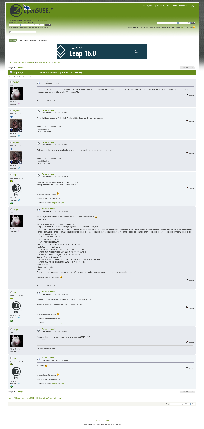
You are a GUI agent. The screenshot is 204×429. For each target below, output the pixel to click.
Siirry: (168, 404)
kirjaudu (34, 20)
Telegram (54, 203)
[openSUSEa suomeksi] (11, 204)
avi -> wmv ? (47, 82)
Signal (62, 203)
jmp (15, 174)
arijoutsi (17, 110)
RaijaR (16, 82)
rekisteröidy (44, 20)
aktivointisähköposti (20, 22)
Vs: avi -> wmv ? (48, 110)
